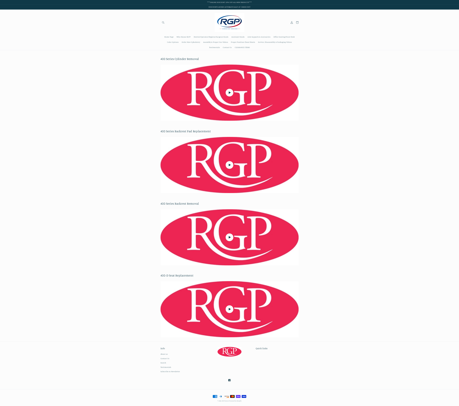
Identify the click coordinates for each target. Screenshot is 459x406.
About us (164, 354)
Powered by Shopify (235, 401)
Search (163, 363)
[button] (163, 22)
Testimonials (166, 367)
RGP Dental (225, 401)
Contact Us (165, 358)
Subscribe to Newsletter (170, 371)
